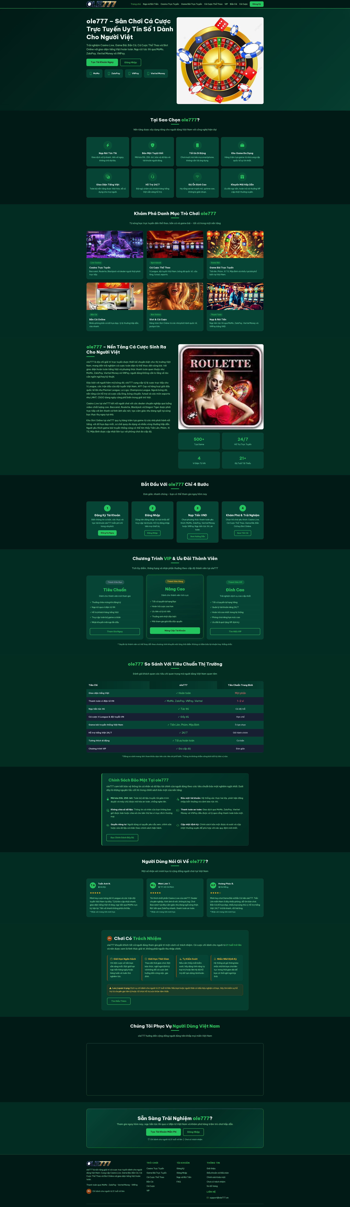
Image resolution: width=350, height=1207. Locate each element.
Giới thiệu (211, 1168)
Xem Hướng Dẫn (197, 536)
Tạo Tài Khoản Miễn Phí (164, 1131)
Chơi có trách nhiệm (216, 1182)
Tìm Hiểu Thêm (118, 1001)
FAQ (179, 1182)
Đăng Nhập (130, 62)
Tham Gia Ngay (115, 631)
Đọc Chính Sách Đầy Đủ (122, 837)
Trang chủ (136, 4)
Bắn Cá (233, 4)
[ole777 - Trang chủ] (101, 4)
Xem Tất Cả (242, 533)
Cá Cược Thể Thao (213, 4)
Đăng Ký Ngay (107, 533)
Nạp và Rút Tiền (150, 4)
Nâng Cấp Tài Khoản (175, 630)
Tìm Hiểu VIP (235, 631)
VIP (226, 4)
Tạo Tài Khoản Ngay (102, 62)
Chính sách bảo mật (216, 1177)
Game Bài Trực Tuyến (191, 4)
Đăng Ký (257, 4)
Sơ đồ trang (212, 1186)
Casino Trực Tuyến (170, 4)
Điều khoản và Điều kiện (218, 1173)
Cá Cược (243, 4)
